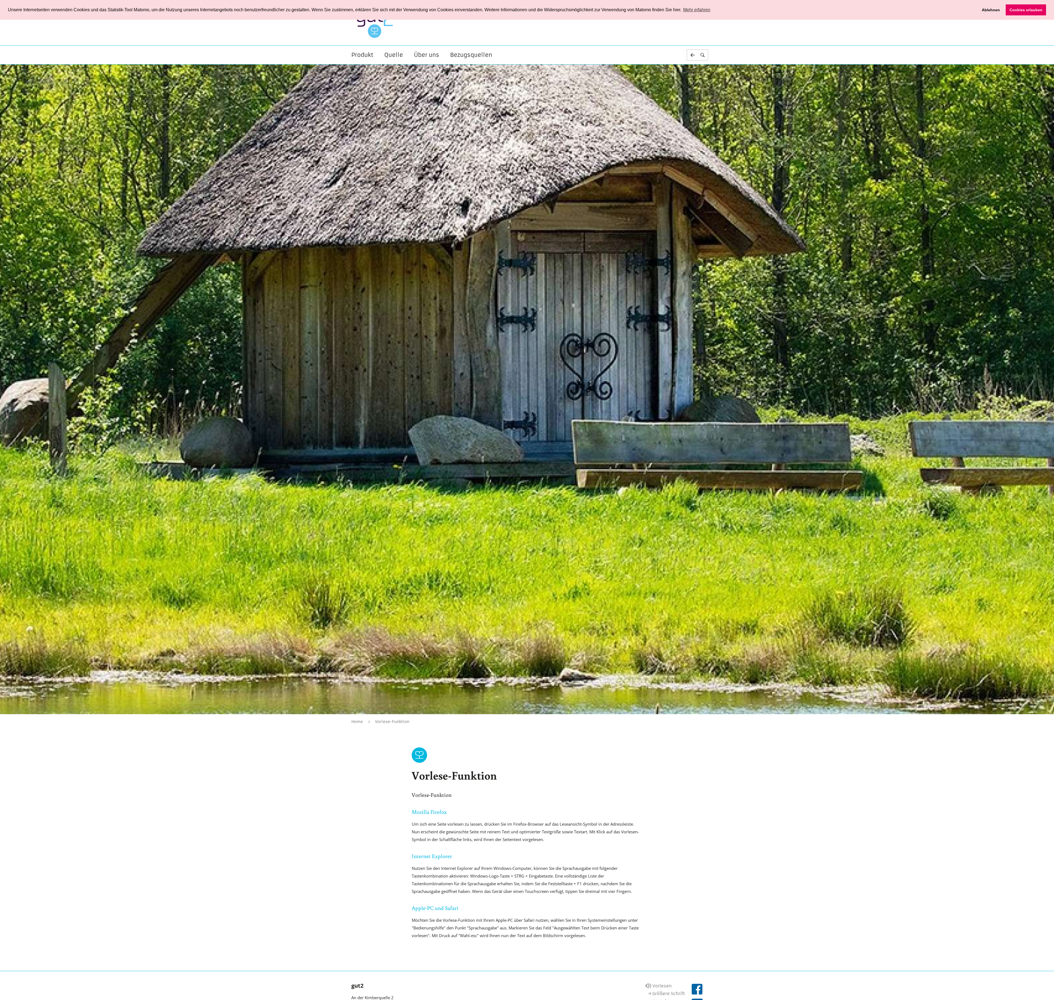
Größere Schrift (668, 993)
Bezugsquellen (471, 54)
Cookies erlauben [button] (1026, 10)
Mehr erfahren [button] (696, 9)
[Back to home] (375, 23)
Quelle (393, 54)
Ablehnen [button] (991, 10)
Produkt (362, 54)
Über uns (426, 54)
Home (357, 721)
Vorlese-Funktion (392, 721)
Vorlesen (662, 985)
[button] (697, 54)
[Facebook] (697, 989)
